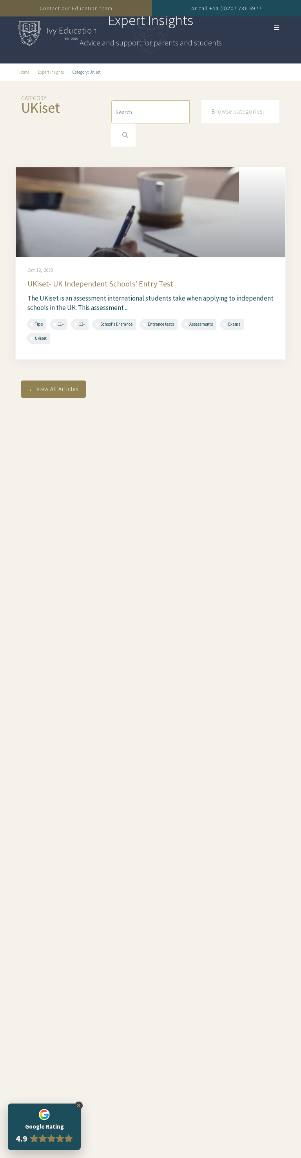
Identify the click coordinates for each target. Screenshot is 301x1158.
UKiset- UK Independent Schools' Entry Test (100, 283)
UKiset (41, 338)
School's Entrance (116, 324)
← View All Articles (53, 389)
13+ (82, 324)
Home (24, 72)
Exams (234, 324)
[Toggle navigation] (267, 28)
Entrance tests (161, 324)
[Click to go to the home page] (57, 32)
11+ (61, 324)
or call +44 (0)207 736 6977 (226, 8)
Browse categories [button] (237, 111)
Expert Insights (51, 72)
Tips (39, 324)
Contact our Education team (76, 8)
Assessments (201, 324)
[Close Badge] (79, 1105)
